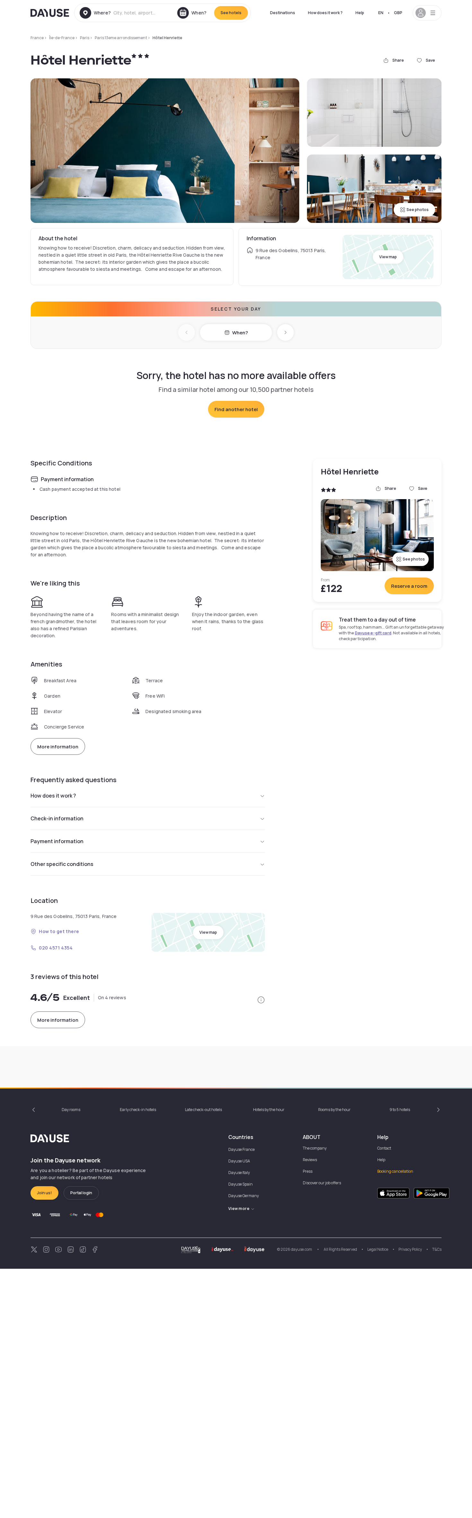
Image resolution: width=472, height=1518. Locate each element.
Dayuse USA (239, 1161)
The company (315, 1148)
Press (307, 1171)
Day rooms (71, 1109)
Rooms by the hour (334, 1109)
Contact (384, 1148)
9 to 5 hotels (399, 1109)
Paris (84, 37)
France (37, 37)
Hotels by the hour (268, 1109)
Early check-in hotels (138, 1109)
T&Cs (436, 1249)
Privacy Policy (410, 1249)
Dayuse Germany (243, 1195)
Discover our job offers (322, 1183)
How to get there (59, 931)
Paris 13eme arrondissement (121, 37)
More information (57, 746)
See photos (417, 209)
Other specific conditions (62, 864)
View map (388, 257)
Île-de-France (61, 37)
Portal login (81, 1193)
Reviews (310, 1159)
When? (240, 332)
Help (359, 12)
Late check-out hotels (203, 1109)
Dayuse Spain (240, 1184)
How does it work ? (325, 12)
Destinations (282, 12)
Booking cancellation (395, 1171)
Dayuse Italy (239, 1172)
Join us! (44, 1193)
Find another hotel (236, 409)
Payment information (57, 841)
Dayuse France (241, 1149)
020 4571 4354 (56, 948)
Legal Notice (377, 1249)
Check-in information (57, 818)
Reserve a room (409, 586)
